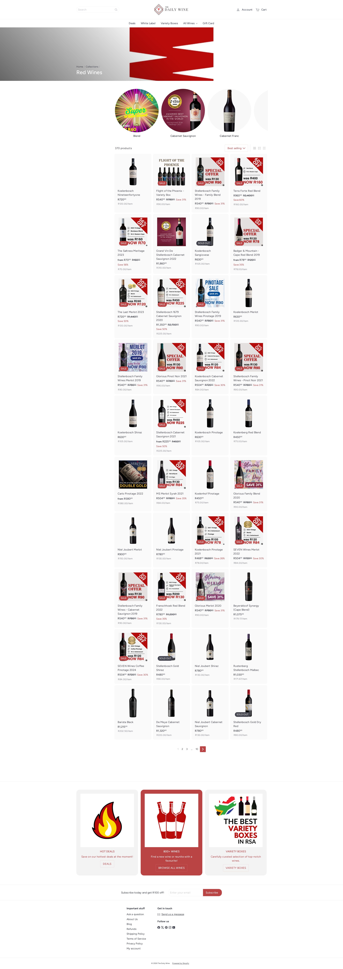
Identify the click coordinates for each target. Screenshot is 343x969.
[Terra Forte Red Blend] (249, 181)
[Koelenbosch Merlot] (249, 300)
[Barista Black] (133, 710)
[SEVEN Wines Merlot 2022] (249, 540)
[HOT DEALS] (107, 820)
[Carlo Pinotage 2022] (133, 482)
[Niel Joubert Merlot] (133, 538)
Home (79, 66)
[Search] (116, 9)
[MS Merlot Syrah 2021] (171, 482)
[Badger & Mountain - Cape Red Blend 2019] (249, 244)
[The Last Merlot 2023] (133, 302)
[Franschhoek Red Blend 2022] (171, 598)
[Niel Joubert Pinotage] (171, 538)
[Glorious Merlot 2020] (210, 594)
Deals (132, 23)
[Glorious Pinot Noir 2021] (171, 364)
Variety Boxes (169, 23)
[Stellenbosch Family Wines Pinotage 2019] (210, 302)
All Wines (189, 23)
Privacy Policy (135, 943)
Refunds (131, 929)
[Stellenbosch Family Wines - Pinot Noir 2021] (249, 366)
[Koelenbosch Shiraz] (133, 421)
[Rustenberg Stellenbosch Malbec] (249, 656)
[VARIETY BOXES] (236, 820)
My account (134, 948)
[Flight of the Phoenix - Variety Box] (171, 181)
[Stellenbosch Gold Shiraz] (171, 656)
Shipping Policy (136, 933)
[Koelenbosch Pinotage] (210, 421)
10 (197, 749)
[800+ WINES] (171, 820)
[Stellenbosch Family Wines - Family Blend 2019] (210, 183)
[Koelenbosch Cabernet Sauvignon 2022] (210, 366)
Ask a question (135, 914)
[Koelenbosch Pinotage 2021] (210, 540)
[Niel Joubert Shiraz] (210, 654)
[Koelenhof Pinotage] (210, 482)
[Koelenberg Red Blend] (249, 421)
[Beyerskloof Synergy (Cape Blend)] (249, 596)
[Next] (203, 749)
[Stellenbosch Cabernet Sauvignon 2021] (171, 425)
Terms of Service (136, 938)
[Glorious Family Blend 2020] (249, 484)
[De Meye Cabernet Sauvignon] (171, 712)
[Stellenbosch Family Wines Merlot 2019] (133, 366)
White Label (148, 23)
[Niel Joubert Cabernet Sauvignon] (210, 712)
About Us (132, 919)
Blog (129, 924)
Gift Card (208, 23)
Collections (92, 66)
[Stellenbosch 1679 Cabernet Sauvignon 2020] (171, 306)
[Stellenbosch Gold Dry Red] (249, 712)
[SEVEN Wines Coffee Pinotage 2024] (133, 656)
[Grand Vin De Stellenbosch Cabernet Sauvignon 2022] (171, 243)
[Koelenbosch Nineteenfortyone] (133, 181)
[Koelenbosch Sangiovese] (210, 241)
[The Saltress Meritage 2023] (133, 244)
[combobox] (97, 9)
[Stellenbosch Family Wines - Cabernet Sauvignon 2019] (133, 598)
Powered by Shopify (180, 963)
